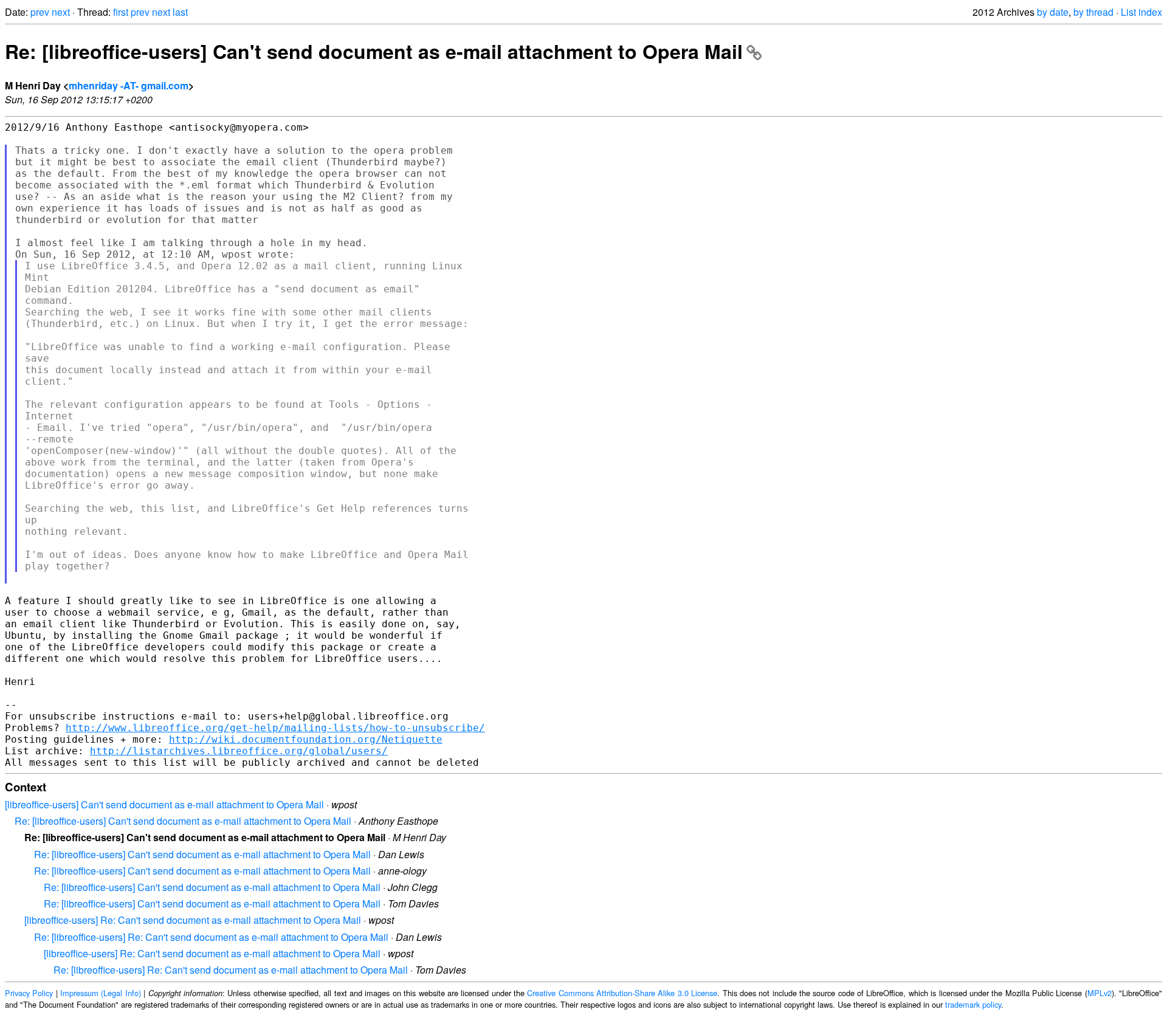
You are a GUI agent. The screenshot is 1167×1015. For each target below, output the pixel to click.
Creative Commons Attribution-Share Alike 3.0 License (622, 993)
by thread (1093, 12)
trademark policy (973, 1004)
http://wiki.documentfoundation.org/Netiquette (305, 739)
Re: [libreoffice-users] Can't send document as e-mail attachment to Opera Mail (374, 51)
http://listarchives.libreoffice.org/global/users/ (239, 751)
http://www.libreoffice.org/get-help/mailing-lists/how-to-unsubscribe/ (275, 728)
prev (39, 12)
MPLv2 (1099, 993)
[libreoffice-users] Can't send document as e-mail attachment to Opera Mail (164, 804)
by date (1053, 12)
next (61, 12)
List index (1141, 12)
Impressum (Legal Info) (100, 993)
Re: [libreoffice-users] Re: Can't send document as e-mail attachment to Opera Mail (211, 937)
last (180, 12)
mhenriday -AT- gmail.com (128, 85)
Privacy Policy (29, 993)
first (120, 12)
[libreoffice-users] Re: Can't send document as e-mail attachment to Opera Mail (192, 920)
